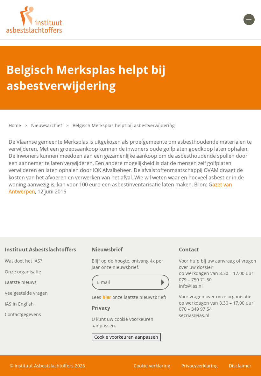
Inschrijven (164, 282)
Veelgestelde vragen (26, 293)
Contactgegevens (23, 314)
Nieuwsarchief (46, 125)
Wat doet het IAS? (23, 261)
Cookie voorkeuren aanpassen (126, 337)
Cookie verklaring (152, 366)
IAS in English (19, 304)
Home (15, 125)
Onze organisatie (23, 272)
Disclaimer (240, 366)
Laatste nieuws (21, 282)
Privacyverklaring (199, 366)
